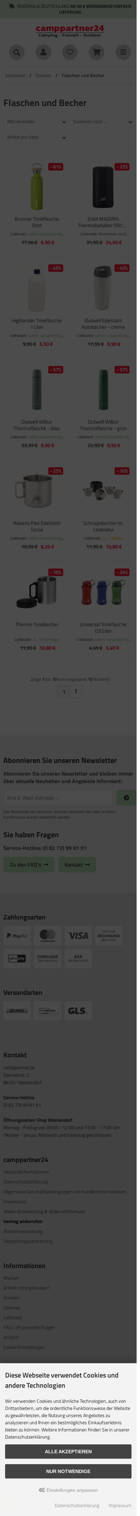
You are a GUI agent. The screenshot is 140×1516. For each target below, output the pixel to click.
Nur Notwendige (68, 1471)
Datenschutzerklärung (77, 1505)
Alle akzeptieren (68, 1451)
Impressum (120, 1505)
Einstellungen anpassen (71, 1490)
